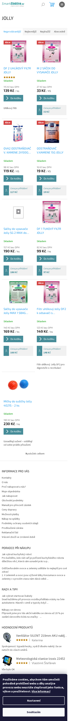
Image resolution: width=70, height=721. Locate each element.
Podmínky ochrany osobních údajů (20, 523)
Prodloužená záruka (12, 528)
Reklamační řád (10, 532)
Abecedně (59, 32)
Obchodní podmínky (12, 500)
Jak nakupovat (9, 496)
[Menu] (62, 4)
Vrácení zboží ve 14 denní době (18, 537)
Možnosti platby (10, 514)
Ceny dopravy (9, 510)
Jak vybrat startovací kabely (17, 596)
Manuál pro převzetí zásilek (16, 505)
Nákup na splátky (11, 519)
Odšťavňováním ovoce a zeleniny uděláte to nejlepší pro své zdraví (34, 570)
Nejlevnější (30, 32)
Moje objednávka (11, 491)
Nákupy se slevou (11, 610)
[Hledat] (43, 4)
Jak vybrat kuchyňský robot (17, 554)
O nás (5, 482)
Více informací (41, 691)
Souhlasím (34, 712)
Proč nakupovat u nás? (14, 487)
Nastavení (33, 701)
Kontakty (6, 478)
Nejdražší (45, 32)
